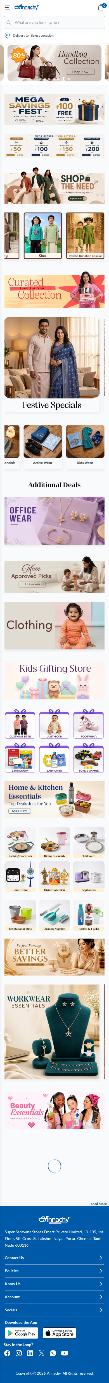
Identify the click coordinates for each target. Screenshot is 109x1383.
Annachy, (54, 1373)
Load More (99, 1204)
